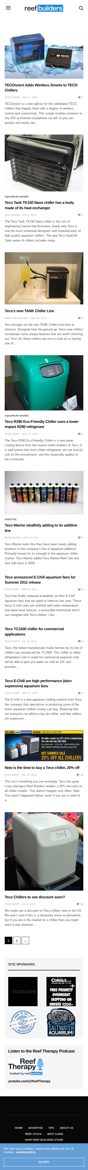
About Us (66, 1127)
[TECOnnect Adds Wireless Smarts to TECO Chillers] (44, 51)
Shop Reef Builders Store (44, 1139)
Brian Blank (13, 537)
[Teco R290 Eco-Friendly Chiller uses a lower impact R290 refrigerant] (44, 382)
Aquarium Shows (17, 197)
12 (81, 775)
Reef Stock (33, 1134)
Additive (11, 519)
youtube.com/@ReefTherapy (29, 1081)
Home (19, 1127)
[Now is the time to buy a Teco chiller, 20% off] (44, 745)
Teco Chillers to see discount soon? (35, 897)
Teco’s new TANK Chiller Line (29, 311)
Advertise (35, 1127)
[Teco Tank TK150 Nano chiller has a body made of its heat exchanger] (44, 163)
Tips (51, 1127)
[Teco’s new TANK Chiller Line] (44, 278)
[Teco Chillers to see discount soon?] (44, 851)
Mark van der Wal (16, 318)
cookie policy (25, 1152)
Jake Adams (12, 97)
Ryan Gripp (12, 589)
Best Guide (55, 1134)
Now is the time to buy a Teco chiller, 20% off (42, 768)
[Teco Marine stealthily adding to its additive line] (44, 492)
